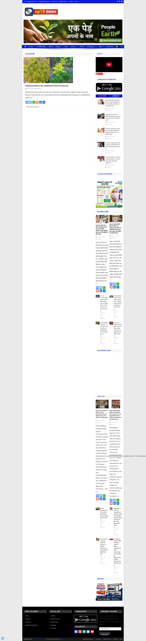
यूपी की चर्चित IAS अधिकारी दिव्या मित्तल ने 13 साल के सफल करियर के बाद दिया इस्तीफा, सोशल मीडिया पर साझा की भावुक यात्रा (112, 103)
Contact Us (54, 1)
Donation (71, 1)
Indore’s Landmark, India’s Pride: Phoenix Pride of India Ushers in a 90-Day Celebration (102, 414)
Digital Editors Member (31, 625)
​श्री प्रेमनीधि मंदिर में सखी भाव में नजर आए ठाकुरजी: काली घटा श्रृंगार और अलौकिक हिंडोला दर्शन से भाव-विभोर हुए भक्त (104, 328)
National (51, 46)
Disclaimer (53, 625)
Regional (58, 46)
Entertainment (91, 46)
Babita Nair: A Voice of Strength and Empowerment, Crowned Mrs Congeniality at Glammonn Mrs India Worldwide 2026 (118, 517)
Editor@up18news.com (44, 1)
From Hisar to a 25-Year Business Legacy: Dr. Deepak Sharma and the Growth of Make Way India (104, 546)
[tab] (102, 96)
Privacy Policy (54, 622)
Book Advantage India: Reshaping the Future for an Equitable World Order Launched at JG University (115, 415)
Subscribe (104, 634)
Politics (66, 46)
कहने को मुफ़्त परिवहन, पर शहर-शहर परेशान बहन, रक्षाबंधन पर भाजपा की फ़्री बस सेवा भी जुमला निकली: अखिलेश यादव (112, 160)
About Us (27, 619)
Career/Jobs (109, 46)
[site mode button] (118, 46)
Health (100, 46)
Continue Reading (33, 106)
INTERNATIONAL (41, 46)
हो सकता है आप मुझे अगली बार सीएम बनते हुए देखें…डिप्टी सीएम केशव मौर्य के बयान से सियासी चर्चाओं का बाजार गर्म (112, 145)
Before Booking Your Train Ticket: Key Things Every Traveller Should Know (104, 513)
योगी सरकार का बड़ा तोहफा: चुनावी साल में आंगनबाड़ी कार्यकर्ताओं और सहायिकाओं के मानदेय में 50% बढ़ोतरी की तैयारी (112, 131)
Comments (115, 96)
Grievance (53, 628)
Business (73, 46)
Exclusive (30, 46)
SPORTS (82, 46)
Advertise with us (63, 1)
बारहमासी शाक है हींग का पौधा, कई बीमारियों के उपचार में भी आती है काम (46, 86)
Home (27, 615)
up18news (38, 88)
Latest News (102, 96)
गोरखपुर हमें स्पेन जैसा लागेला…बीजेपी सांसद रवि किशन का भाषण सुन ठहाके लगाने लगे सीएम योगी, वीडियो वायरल (112, 117)
